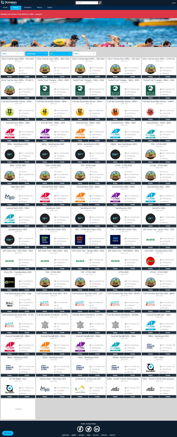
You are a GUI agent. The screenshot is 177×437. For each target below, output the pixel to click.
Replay (9, 77)
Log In (174, 3)
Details (27, 77)
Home (5, 7)
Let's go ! (38, 14)
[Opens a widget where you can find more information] (7, 433)
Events (15, 7)
